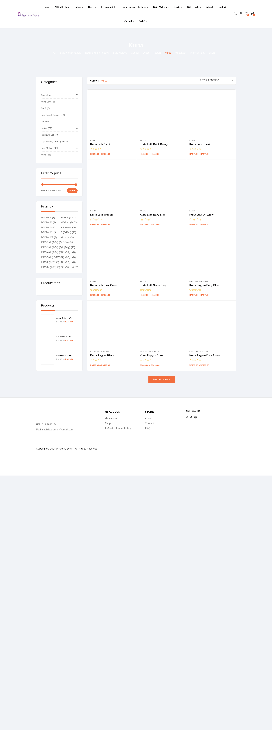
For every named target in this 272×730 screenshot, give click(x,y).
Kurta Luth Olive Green (103, 285)
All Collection (61, 7)
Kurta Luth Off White (201, 214)
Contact (222, 7)
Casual (128, 21)
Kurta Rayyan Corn (151, 355)
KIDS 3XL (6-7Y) (49, 247)
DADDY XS (47, 237)
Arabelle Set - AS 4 (64, 355)
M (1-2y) (65, 237)
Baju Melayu (160, 7)
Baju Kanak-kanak (70, 52)
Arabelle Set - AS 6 (64, 318)
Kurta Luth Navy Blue (152, 214)
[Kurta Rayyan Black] (112, 325)
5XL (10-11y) (67, 267)
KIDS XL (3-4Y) (69, 222)
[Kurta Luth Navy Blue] (161, 184)
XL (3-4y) (65, 247)
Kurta (177, 7)
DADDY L (46, 217)
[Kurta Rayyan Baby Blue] (211, 255)
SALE (142, 21)
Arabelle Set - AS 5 (64, 337)
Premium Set (108, 7)
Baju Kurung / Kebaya (134, 7)
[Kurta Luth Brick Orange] (161, 114)
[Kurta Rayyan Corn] (161, 325)
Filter (72, 190)
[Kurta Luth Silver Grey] (161, 255)
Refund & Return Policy (118, 428)
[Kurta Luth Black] (112, 114)
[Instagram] (186, 417)
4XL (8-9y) (66, 262)
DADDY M (46, 222)
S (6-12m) (66, 232)
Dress (91, 7)
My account (111, 418)
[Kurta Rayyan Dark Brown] (211, 325)
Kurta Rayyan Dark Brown (205, 355)
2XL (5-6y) (66, 252)
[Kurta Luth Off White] (211, 184)
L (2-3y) (65, 242)
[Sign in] (241, 14)
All (54, 52)
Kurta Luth (180, 52)
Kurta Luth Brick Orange (154, 144)
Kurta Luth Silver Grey (153, 285)
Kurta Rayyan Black (102, 355)
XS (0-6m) (66, 227)
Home (46, 7)
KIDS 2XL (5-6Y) (49, 242)
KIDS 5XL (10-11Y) (51, 257)
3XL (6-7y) (66, 257)
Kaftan (78, 7)
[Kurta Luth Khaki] (211, 114)
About (209, 7)
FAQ (147, 428)
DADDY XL (47, 232)
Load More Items (161, 379)
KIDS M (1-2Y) (48, 267)
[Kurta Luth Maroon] (112, 184)
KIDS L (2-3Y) (48, 262)
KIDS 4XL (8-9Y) (49, 252)
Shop (108, 423)
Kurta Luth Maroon (101, 214)
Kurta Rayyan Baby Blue (204, 285)
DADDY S (46, 227)
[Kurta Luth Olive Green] (112, 255)
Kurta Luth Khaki (199, 144)
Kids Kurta (193, 7)
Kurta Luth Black (100, 144)
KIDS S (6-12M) (69, 217)
